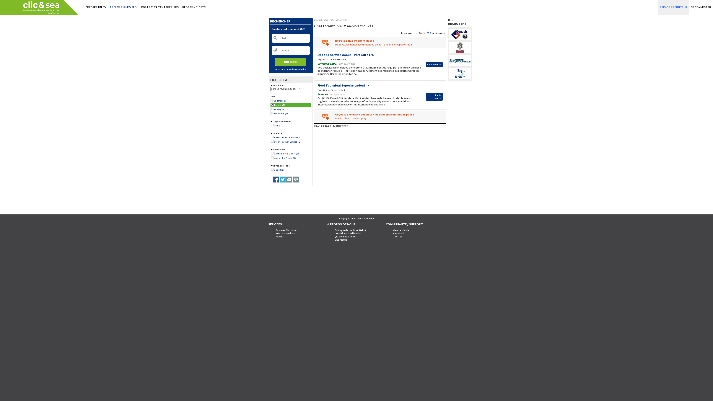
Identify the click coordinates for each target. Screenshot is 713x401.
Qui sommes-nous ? (346, 236)
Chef (325, 20)
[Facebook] (276, 179)
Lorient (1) (279, 105)
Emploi (317, 20)
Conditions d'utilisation (348, 233)
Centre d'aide (401, 230)
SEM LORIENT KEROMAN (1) (288, 137)
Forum (279, 236)
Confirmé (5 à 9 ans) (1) (286, 153)
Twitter (397, 236)
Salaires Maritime (286, 230)
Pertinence (437, 33)
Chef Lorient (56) (338, 20)
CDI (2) (277, 125)
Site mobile (341, 239)
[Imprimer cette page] (296, 179)
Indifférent (280, 101)
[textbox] (291, 38)
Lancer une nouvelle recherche (290, 69)
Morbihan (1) (281, 113)
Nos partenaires (285, 233)
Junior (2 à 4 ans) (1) (285, 158)
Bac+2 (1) (279, 170)
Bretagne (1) (281, 109)
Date (422, 33)
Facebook (399, 233)
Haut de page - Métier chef (331, 125)
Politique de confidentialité (350, 230)
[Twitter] (283, 179)
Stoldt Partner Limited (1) (287, 142)
